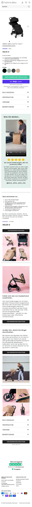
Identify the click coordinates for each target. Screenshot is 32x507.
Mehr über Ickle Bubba (7, 480)
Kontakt (3, 482)
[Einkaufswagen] (26, 2)
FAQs (17, 486)
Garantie (18, 481)
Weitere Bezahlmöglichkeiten (16, 84)
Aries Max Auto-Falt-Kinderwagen (12, 45)
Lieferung (18, 482)
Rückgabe (18, 484)
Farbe (4, 67)
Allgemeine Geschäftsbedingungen (7, 484)
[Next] (28, 26)
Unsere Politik (5, 486)
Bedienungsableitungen (22, 479)
